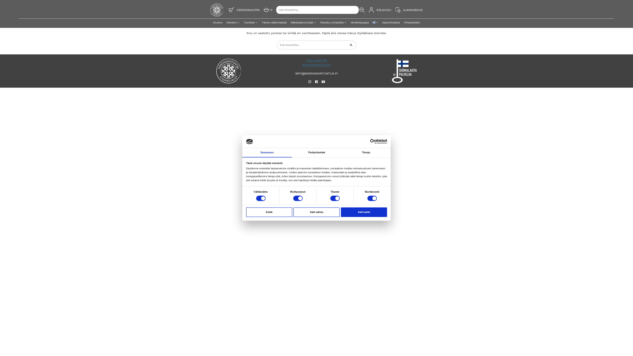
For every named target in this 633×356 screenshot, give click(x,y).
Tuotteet (249, 22)
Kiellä (269, 212)
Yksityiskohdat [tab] (316, 152)
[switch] (298, 198)
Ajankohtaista (391, 22)
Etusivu (218, 22)
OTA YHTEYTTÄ (316, 60)
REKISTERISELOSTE (316, 65)
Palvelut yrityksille (332, 22)
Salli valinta (316, 212)
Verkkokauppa (360, 22)
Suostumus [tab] (267, 152)
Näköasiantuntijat (302, 22)
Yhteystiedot (412, 22)
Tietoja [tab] (366, 152)
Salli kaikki (364, 212)
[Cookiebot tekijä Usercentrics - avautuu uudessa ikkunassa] (372, 141)
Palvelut (231, 22)
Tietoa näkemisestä (274, 22)
